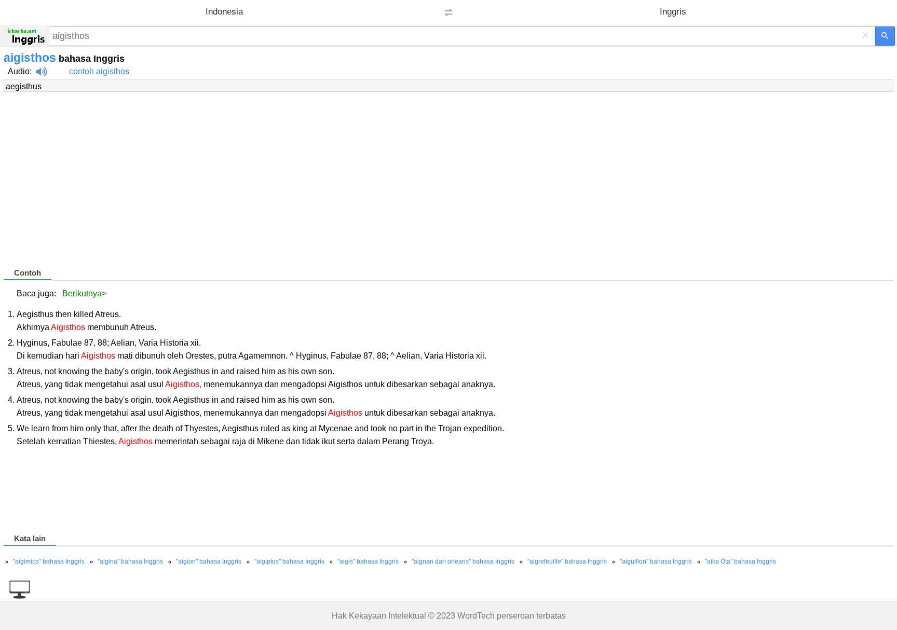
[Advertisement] (315, 184)
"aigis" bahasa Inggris (368, 561)
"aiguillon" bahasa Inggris (656, 561)
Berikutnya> (84, 293)
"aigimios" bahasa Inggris (49, 561)
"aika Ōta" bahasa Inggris (740, 561)
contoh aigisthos (99, 71)
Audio (19, 71)
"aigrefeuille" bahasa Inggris (567, 561)
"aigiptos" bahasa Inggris (289, 561)
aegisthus (24, 86)
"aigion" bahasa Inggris (208, 561)
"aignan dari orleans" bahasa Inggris (463, 561)
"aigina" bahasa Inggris (130, 561)
